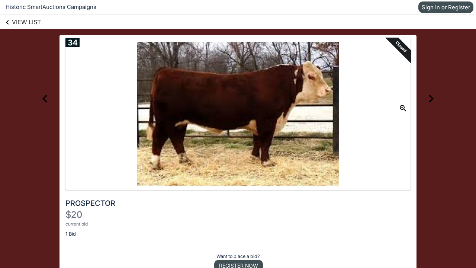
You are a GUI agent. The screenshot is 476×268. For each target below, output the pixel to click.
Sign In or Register (446, 7)
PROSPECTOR (90, 203)
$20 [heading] (73, 214)
